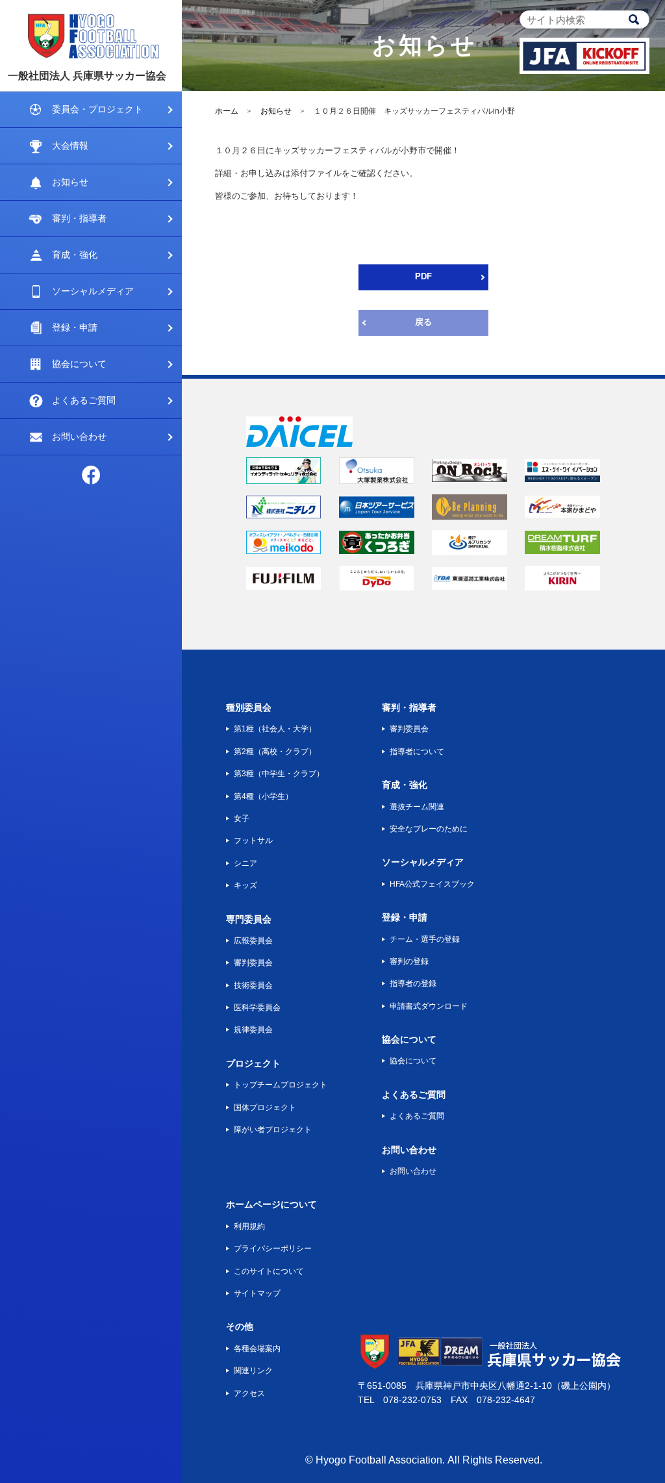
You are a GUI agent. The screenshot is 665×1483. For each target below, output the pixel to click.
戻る (423, 322)
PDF (423, 276)
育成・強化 (74, 254)
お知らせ (70, 182)
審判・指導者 (79, 218)
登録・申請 (74, 327)
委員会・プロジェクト (97, 109)
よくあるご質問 (84, 400)
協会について (79, 364)
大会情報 (70, 145)
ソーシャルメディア (93, 291)
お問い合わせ (79, 436)
